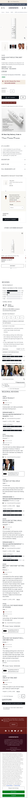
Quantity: (4, 88)
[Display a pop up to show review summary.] (11, 259)
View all (23, 74)
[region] (13, 775)
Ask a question (12, 68)
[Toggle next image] (26, 27)
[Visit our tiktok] (18, 730)
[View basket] (25, 8)
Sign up (13, 724)
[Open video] (13, 46)
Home (3, 12)
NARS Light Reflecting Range (21, 12)
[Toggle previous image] (1, 27)
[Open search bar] (4, 8)
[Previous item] (2, 250)
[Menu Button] (1, 8)
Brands (7, 12)
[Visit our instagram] (12, 730)
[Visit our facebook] (5, 730)
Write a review (5, 68)
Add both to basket (10, 219)
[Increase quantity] (12, 91)
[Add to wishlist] (23, 97)
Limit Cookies (13, 791)
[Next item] (25, 250)
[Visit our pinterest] (21, 730)
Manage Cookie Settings (13, 788)
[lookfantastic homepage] (13, 8)
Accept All (13, 795)
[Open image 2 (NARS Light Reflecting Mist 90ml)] (21, 46)
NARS (12, 12)
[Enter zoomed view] (24, 38)
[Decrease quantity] (4, 91)
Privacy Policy (9, 785)
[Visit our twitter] (8, 730)
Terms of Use (17, 785)
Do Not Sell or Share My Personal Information (13, 750)
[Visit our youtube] (15, 730)
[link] (23, 8)
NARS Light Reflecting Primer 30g (10, 255)
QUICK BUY (12, 265)
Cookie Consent (13, 747)
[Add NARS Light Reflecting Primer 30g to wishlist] (22, 233)
